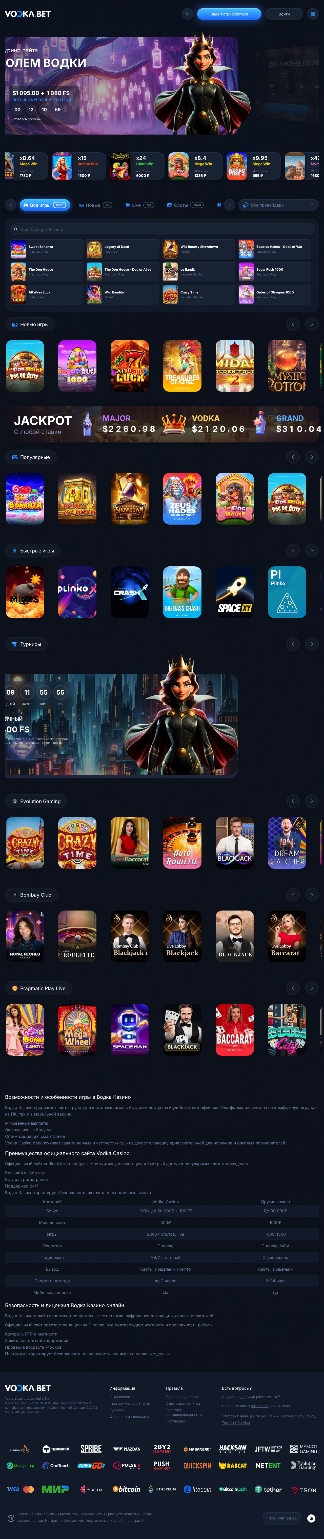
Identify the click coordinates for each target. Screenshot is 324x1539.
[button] (11, 205)
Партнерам (175, 1421)
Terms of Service (236, 1422)
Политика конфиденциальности (184, 1412)
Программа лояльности (130, 1403)
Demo (25, 396)
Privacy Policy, (304, 1416)
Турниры (117, 1410)
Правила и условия (182, 1397)
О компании (120, 1397)
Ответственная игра (183, 1403)
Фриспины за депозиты (129, 1416)
